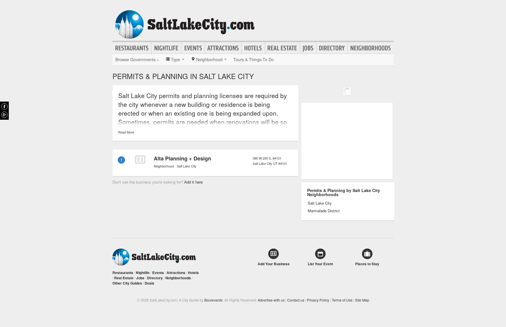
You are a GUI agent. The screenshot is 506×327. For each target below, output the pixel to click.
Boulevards (213, 299)
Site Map (362, 299)
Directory (332, 48)
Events (193, 48)
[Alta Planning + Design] (140, 159)
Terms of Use (342, 299)
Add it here (193, 182)
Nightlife (166, 48)
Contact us (295, 299)
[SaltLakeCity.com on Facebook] (4, 106)
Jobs (308, 48)
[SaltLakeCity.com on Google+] (4, 115)
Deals (149, 283)
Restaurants (132, 48)
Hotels (253, 48)
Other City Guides (127, 283)
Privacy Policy (318, 299)
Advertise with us (271, 299)
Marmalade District (324, 210)
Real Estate (282, 48)
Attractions (223, 48)
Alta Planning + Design (182, 158)
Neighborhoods (371, 48)
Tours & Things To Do (253, 59)
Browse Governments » (137, 59)
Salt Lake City (186, 166)
